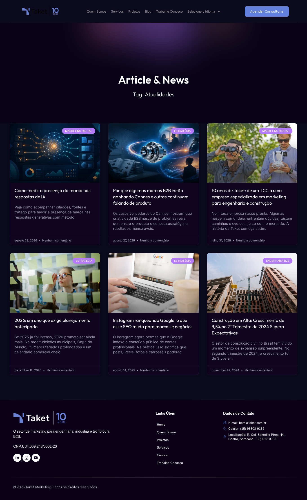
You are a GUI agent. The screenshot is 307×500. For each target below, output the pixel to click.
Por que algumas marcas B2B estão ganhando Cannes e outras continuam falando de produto (151, 197)
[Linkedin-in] (17, 458)
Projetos (134, 11)
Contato (162, 455)
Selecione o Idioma (201, 11)
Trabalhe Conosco (169, 11)
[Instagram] (26, 458)
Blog (148, 11)
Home (161, 424)
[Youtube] (36, 458)
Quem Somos (96, 11)
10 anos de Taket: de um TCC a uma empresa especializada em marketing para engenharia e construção (249, 197)
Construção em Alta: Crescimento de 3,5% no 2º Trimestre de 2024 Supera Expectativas (248, 326)
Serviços (117, 11)
